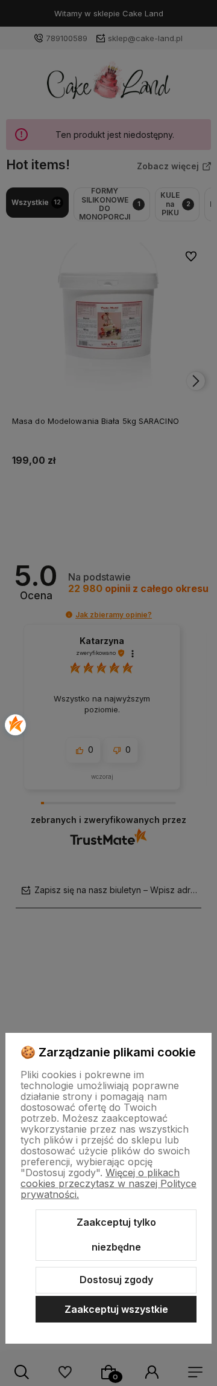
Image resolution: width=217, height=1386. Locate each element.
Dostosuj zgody (116, 1280)
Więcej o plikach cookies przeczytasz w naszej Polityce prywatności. (108, 1183)
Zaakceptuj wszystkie (116, 1309)
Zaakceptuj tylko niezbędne (116, 1235)
